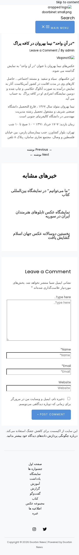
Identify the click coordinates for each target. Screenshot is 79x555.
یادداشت (35, 479)
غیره (35, 513)
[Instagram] (34, 530)
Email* (66, 366)
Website (65, 382)
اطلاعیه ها (35, 508)
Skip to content (67, 2)
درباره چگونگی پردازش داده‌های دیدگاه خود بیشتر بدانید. (41, 436)
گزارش (35, 488)
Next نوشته (39, 155)
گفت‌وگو (35, 494)
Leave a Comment (43, 50)
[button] (68, 18)
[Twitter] (45, 530)
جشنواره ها (35, 469)
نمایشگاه (35, 474)
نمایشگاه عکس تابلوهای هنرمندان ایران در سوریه (43, 214)
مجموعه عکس (35, 503)
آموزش (35, 484)
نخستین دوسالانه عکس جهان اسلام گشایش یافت (41, 235)
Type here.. (62, 297)
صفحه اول (35, 464)
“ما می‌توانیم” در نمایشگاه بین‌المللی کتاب (40, 192)
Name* (66, 349)
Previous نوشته (39, 150)
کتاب (35, 499)
